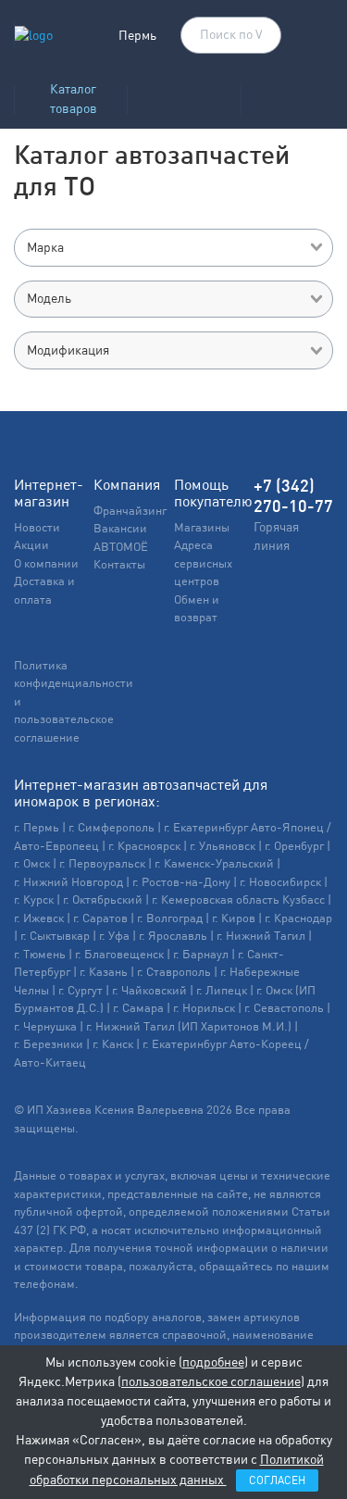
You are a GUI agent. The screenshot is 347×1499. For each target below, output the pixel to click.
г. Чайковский (149, 990)
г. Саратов (100, 918)
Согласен (277, 1480)
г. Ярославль (173, 936)
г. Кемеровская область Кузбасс (238, 899)
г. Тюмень (40, 954)
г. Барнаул (201, 954)
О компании (46, 563)
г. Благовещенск (119, 954)
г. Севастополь (284, 1008)
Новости (37, 527)
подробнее (213, 1362)
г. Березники (48, 1044)
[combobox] (173, 248)
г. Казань (104, 972)
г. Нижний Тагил (261, 936)
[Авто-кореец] (184, 94)
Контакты (119, 564)
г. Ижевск (39, 918)
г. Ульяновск (222, 846)
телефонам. (46, 1284)
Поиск (258, 36)
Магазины (201, 527)
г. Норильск (204, 1008)
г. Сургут (80, 990)
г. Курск (34, 899)
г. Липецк (221, 990)
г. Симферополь (111, 827)
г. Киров (233, 918)
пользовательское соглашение (211, 1381)
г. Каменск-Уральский (214, 863)
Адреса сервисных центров (203, 563)
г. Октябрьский (103, 899)
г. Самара (138, 1008)
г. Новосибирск (280, 882)
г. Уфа (114, 936)
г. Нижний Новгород (68, 882)
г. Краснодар (298, 918)
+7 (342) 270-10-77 (293, 496)
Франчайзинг (130, 511)
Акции (31, 545)
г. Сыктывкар (55, 936)
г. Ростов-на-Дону (181, 882)
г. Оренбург (294, 846)
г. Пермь (36, 827)
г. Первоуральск (102, 863)
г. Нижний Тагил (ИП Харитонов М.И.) (188, 1026)
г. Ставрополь (174, 972)
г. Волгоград (170, 918)
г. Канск (113, 1044)
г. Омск (32, 863)
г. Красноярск (144, 846)
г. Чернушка (45, 1026)
